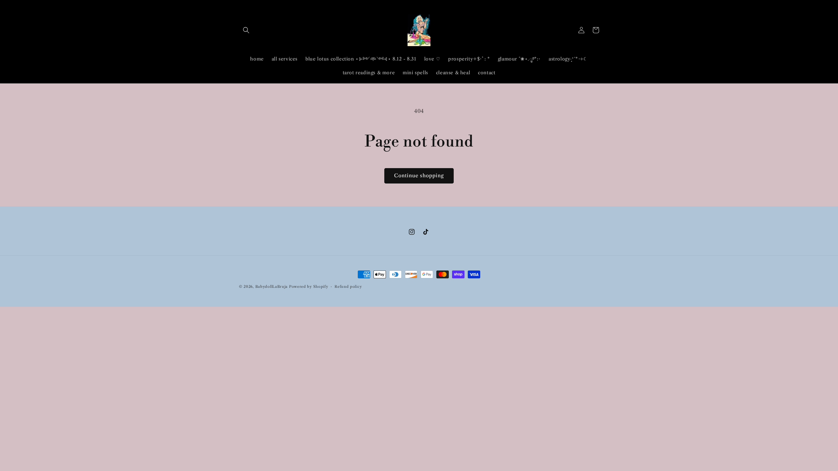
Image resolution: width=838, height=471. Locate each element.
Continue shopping (419, 175)
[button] (246, 30)
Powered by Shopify (308, 286)
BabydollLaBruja (271, 286)
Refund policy (348, 286)
